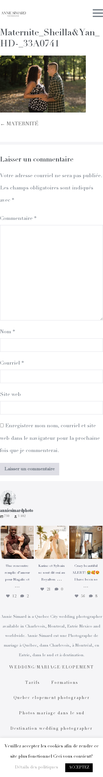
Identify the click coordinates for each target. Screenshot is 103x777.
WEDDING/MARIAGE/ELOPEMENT (51, 668)
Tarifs (32, 683)
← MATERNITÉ (19, 124)
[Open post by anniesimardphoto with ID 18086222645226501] (17, 542)
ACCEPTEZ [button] (79, 768)
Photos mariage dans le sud (51, 713)
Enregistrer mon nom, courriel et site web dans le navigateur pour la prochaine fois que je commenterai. (50, 438)
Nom (7, 332)
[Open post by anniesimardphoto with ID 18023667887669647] (85, 542)
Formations (64, 683)
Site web (10, 394)
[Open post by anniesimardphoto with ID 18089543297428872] (51, 542)
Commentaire (18, 218)
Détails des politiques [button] (36, 767)
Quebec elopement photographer (51, 698)
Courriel (12, 363)
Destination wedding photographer (51, 729)
